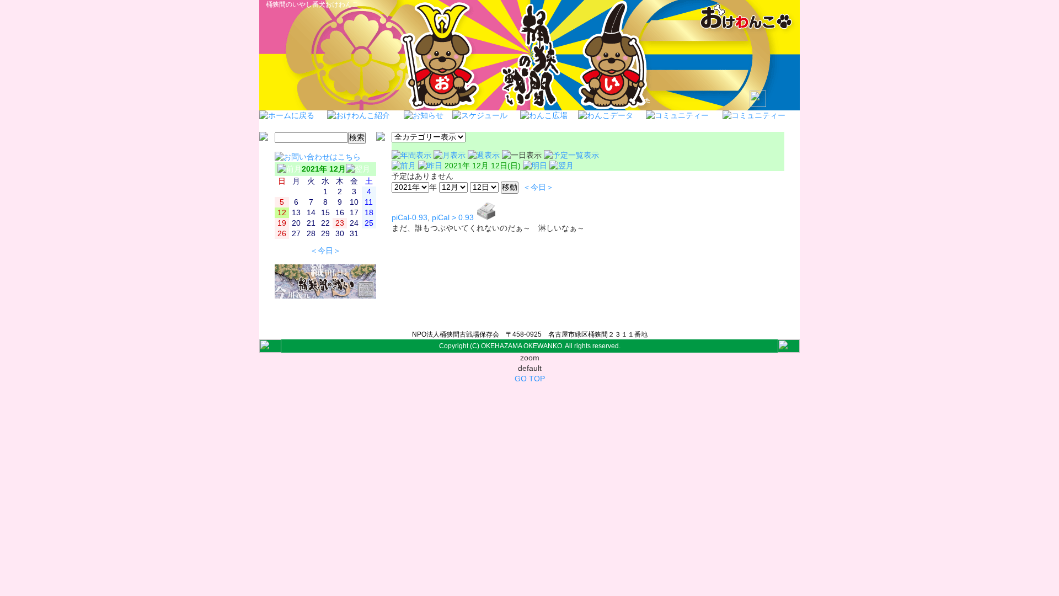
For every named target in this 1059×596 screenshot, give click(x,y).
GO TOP (530, 379)
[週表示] (485, 155)
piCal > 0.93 (453, 218)
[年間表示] (413, 155)
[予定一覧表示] (571, 155)
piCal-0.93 (409, 218)
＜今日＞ (325, 251)
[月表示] (451, 155)
